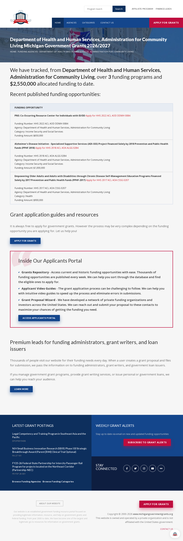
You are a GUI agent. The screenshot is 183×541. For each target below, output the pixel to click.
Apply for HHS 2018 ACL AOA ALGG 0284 (56, 147)
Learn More (21, 389)
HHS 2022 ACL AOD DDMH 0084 (51, 123)
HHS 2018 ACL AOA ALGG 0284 (50, 155)
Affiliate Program (142, 9)
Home (58, 22)
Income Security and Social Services (44, 131)
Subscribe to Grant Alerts (147, 442)
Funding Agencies (28, 51)
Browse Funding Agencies (26, 481)
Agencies (71, 22)
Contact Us (107, 22)
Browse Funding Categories (58, 481)
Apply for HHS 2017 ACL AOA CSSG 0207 (107, 180)
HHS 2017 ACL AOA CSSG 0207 (50, 188)
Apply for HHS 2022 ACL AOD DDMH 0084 (108, 115)
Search (119, 8)
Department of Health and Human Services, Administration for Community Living (86, 51)
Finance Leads (164, 9)
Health (29, 196)
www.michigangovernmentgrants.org (153, 514)
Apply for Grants (166, 22)
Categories (88, 22)
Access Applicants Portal (39, 318)
